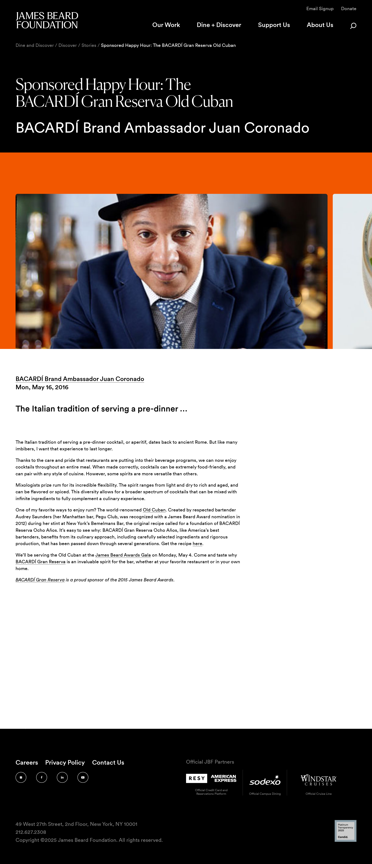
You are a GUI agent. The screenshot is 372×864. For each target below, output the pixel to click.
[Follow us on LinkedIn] (62, 777)
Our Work (166, 24)
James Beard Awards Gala (123, 555)
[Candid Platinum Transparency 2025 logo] (345, 841)
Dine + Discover (219, 24)
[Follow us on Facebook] (41, 777)
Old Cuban (154, 510)
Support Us (274, 24)
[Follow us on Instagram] (21, 777)
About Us (320, 24)
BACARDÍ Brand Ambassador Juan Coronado (80, 378)
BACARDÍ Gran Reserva (41, 561)
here (197, 543)
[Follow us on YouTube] (83, 777)
